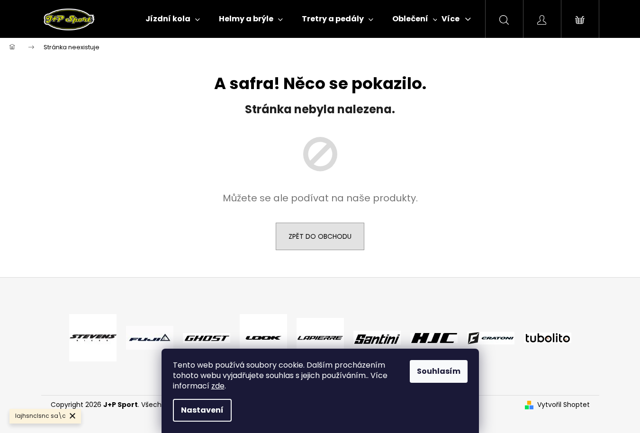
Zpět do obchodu (320, 236)
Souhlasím (438, 371)
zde (218, 385)
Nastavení (202, 410)
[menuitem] (172, 19)
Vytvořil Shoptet (563, 404)
